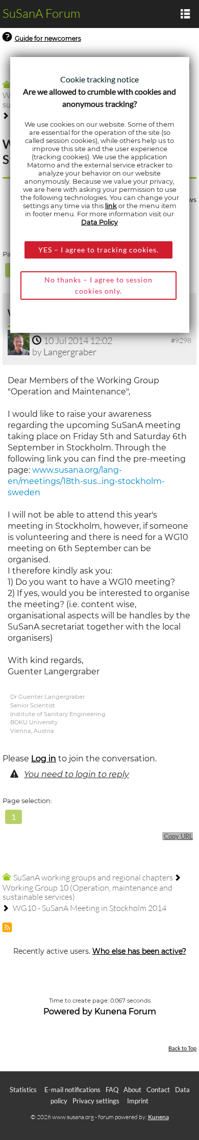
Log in (43, 758)
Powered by (67, 1011)
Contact (158, 1090)
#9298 (181, 340)
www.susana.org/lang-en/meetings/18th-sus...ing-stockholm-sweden (86, 481)
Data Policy (99, 222)
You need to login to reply (76, 774)
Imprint (137, 1101)
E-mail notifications (72, 1090)
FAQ (112, 1090)
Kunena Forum (125, 1011)
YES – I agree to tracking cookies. (98, 249)
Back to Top (182, 1048)
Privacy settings (95, 1101)
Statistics (23, 1090)
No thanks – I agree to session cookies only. (98, 285)
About (132, 1090)
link (111, 206)
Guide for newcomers (48, 38)
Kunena (158, 1117)
